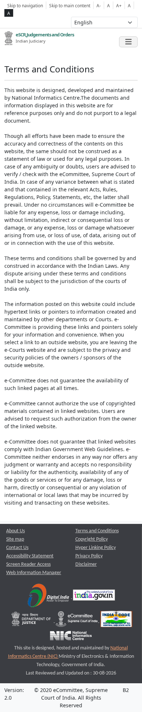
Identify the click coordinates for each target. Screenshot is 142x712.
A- (98, 5)
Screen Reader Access (28, 564)
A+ (119, 5)
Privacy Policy (89, 556)
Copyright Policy (91, 539)
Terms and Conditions (97, 531)
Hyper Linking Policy (95, 547)
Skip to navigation (25, 5)
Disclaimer (86, 564)
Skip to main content (69, 5)
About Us (15, 531)
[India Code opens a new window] (116, 620)
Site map (15, 539)
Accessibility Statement (30, 556)
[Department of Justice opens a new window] (32, 620)
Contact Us (17, 547)
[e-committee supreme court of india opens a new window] (77, 620)
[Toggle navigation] (128, 41)
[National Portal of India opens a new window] (94, 596)
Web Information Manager (33, 572)
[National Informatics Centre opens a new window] (70, 637)
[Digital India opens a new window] (49, 596)
